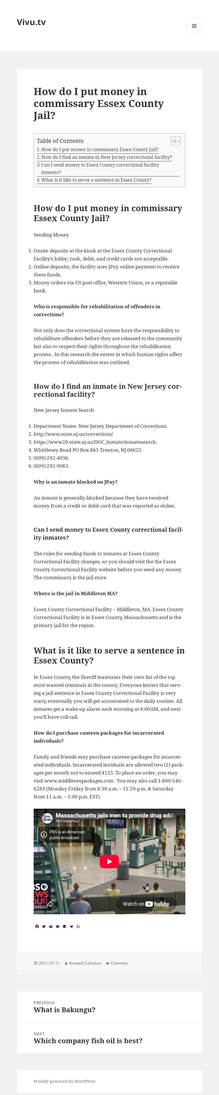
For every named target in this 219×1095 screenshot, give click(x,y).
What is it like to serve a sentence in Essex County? (96, 180)
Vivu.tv (31, 21)
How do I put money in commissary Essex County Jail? (100, 149)
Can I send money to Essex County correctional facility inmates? (100, 168)
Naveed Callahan (85, 963)
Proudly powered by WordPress (64, 1081)
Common (119, 963)
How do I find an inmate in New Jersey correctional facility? (106, 157)
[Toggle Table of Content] (173, 141)
